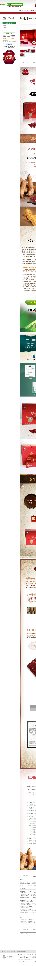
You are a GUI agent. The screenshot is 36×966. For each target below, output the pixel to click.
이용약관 (3, 951)
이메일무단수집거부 (21, 951)
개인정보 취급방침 (11, 951)
